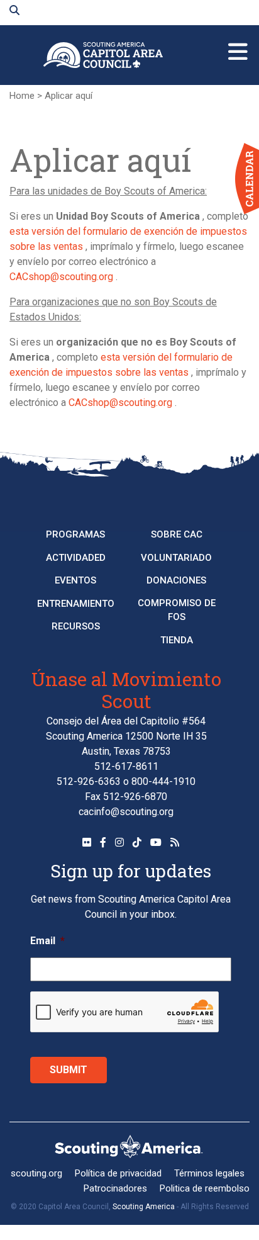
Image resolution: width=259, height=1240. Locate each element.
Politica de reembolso (205, 1188)
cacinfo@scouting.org (126, 812)
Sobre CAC (176, 534)
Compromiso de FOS (177, 610)
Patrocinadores (115, 1188)
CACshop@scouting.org (61, 277)
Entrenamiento (75, 603)
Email (47, 941)
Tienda (176, 640)
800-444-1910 (163, 781)
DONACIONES (176, 580)
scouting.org (36, 1173)
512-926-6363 (89, 781)
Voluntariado (176, 557)
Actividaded (76, 557)
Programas (75, 534)
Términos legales (209, 1173)
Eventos (75, 580)
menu (238, 46)
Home (22, 95)
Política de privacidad (118, 1173)
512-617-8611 (126, 766)
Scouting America (144, 1206)
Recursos (76, 626)
